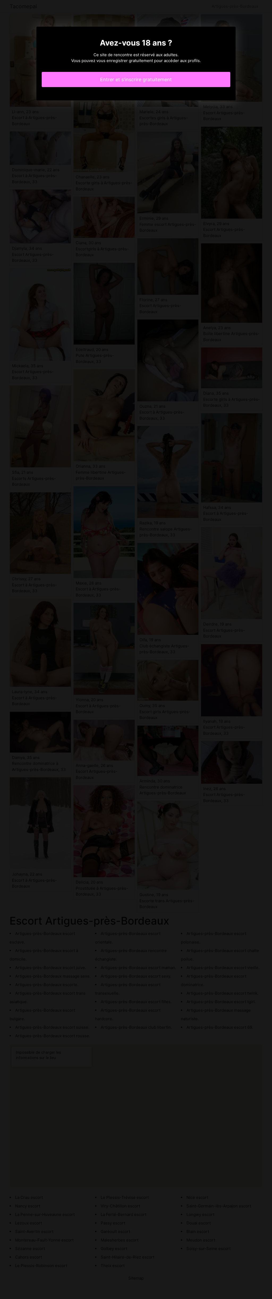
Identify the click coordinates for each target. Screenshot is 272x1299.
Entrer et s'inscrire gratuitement (136, 79)
